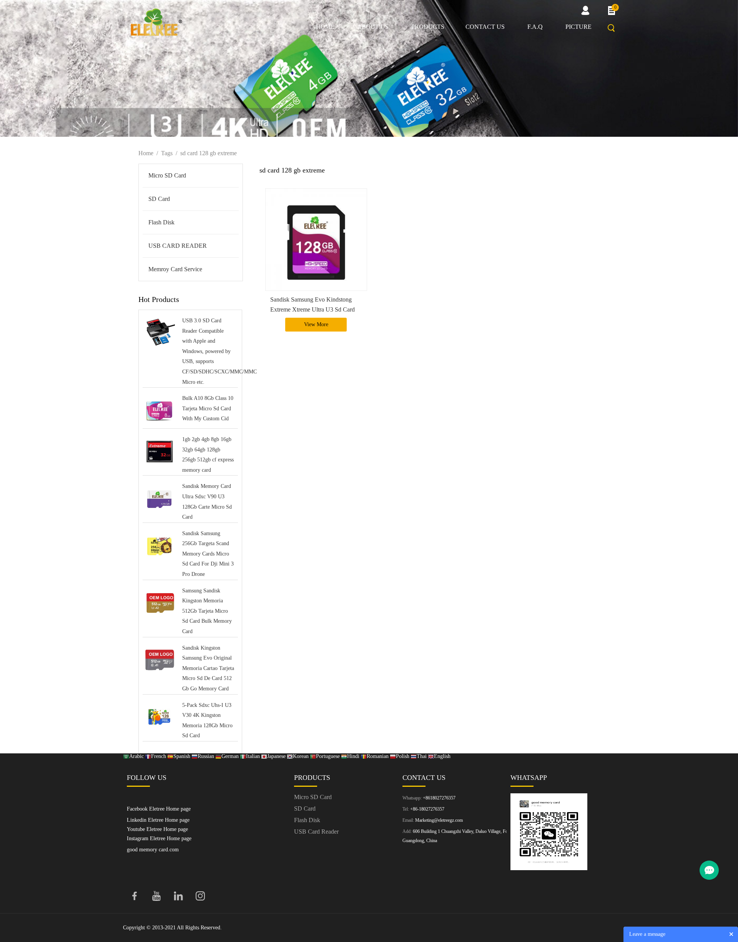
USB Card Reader (316, 831)
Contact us (485, 26)
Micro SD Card (167, 175)
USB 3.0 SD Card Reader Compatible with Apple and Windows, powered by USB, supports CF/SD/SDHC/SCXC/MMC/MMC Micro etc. (208, 351)
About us (373, 26)
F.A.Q (535, 26)
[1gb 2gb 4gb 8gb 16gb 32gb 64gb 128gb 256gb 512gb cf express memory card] (159, 452)
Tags (167, 153)
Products (427, 26)
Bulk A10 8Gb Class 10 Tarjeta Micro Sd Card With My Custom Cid (207, 408)
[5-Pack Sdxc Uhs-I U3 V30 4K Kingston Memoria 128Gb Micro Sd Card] (159, 717)
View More (316, 324)
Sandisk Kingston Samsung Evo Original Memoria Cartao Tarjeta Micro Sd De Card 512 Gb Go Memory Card (208, 668)
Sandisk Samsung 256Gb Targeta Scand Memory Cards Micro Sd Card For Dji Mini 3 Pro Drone (208, 554)
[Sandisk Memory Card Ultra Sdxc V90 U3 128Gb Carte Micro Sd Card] (159, 498)
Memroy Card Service (175, 269)
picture (578, 26)
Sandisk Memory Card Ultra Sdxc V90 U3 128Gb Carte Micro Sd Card (207, 501)
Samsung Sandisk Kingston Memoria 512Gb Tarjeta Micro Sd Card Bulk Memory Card (207, 611)
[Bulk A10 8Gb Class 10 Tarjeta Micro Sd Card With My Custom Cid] (159, 410)
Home (325, 26)
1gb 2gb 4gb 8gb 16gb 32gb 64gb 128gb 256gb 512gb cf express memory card (208, 454)
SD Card (159, 199)
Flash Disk (161, 222)
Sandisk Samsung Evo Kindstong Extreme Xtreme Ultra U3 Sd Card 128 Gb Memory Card (312, 309)
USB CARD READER (177, 245)
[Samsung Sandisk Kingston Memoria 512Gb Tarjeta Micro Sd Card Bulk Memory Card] (159, 603)
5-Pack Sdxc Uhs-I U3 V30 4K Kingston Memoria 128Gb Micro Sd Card (207, 720)
